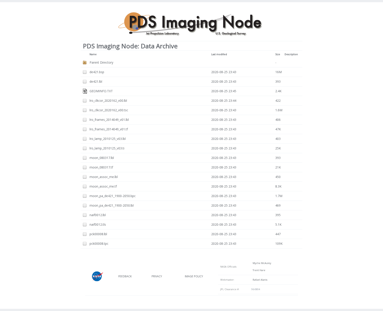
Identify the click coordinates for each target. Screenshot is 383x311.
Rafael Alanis (259, 279)
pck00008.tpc (99, 243)
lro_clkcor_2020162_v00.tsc (109, 110)
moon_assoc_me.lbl (104, 177)
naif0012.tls (98, 224)
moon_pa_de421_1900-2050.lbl (112, 205)
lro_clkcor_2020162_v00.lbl (108, 100)
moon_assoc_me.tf (103, 186)
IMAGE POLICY (194, 276)
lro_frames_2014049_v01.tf (109, 129)
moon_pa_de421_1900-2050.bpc (113, 196)
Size (277, 54)
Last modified (219, 54)
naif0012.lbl (98, 215)
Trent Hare (258, 270)
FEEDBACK (125, 276)
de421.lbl (96, 81)
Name (93, 54)
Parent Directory (101, 62)
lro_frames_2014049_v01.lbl (109, 119)
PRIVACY (157, 276)
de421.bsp (97, 72)
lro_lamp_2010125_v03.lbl (108, 139)
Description (291, 54)
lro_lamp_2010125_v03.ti (107, 148)
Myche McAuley (261, 263)
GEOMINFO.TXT (101, 91)
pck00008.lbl (98, 234)
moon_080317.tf (101, 167)
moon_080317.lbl (102, 158)
